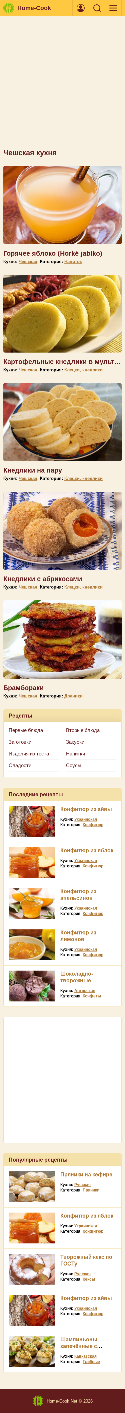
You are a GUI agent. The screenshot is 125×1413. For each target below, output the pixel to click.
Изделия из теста (29, 753)
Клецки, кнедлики (83, 369)
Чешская (28, 261)
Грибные (91, 1361)
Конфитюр (93, 824)
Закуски (75, 742)
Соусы (73, 765)
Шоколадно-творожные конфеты (76, 980)
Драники (73, 695)
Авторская (84, 990)
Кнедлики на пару (32, 470)
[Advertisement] (62, 85)
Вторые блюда (83, 730)
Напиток (73, 261)
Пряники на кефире (86, 1174)
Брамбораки (23, 687)
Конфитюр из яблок (86, 850)
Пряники (91, 1190)
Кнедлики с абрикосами (42, 578)
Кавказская (85, 1356)
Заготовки (20, 742)
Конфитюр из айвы (86, 809)
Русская (82, 1184)
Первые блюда (26, 730)
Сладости (20, 765)
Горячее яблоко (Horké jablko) (52, 253)
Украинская (85, 819)
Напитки (75, 753)
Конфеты (92, 996)
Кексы (89, 1279)
